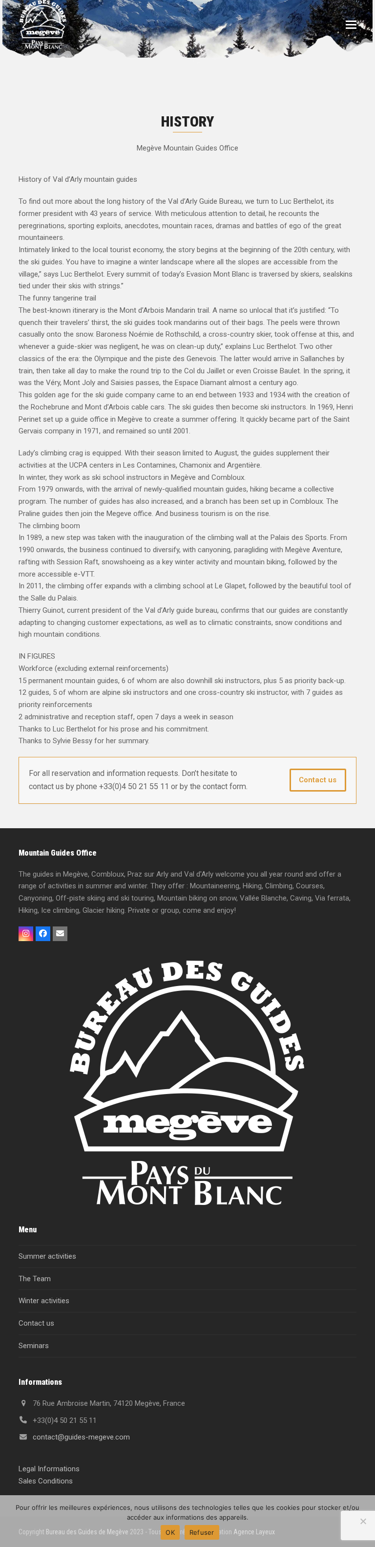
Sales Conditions (46, 1481)
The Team (35, 1278)
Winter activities (44, 1300)
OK (170, 1532)
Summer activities (47, 1256)
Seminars (34, 1345)
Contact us (317, 779)
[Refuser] (363, 1521)
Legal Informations (49, 1468)
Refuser (201, 1532)
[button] (351, 25)
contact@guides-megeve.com (81, 1437)
